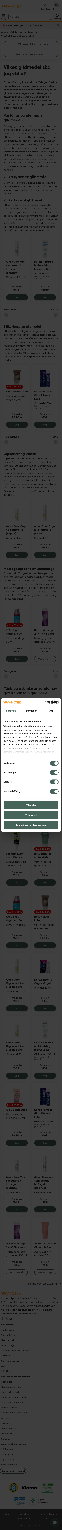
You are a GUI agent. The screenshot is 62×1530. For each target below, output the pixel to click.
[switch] (54, 772)
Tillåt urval (31, 815)
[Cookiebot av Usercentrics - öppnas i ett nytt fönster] (45, 702)
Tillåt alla (31, 805)
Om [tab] (51, 710)
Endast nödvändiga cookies (31, 825)
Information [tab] (31, 710)
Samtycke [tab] (11, 710)
